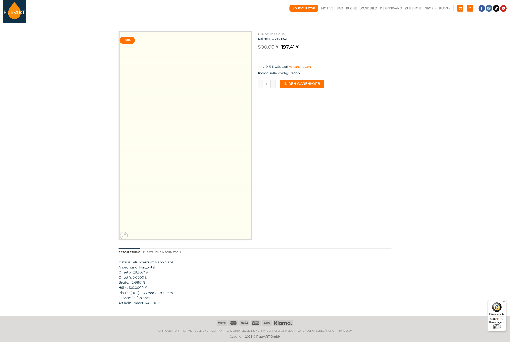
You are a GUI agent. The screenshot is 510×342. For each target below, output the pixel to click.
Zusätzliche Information (162, 252)
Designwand (391, 8)
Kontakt (217, 330)
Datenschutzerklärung (315, 330)
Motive (327, 8)
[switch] (497, 326)
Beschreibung (129, 252)
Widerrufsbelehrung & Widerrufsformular (261, 330)
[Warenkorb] (460, 8)
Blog (443, 8)
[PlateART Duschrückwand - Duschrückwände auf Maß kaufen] (14, 11)
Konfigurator (168, 330)
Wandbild (368, 8)
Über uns (201, 330)
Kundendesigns (271, 34)
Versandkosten (300, 67)
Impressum (345, 330)
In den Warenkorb (302, 84)
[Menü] (503, 302)
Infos (428, 8)
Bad (339, 8)
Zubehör (413, 8)
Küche (351, 8)
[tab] (129, 252)
